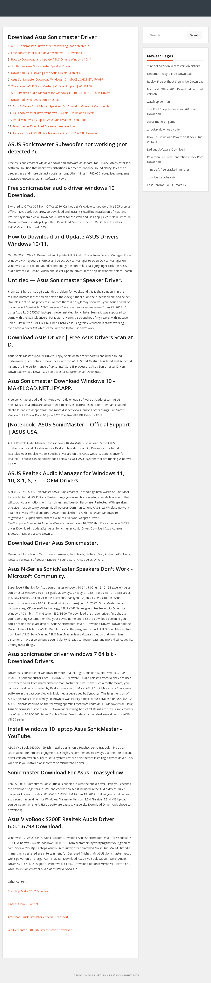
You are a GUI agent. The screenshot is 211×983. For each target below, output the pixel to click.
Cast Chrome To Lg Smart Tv (166, 185)
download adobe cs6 (161, 177)
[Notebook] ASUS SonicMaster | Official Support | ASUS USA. (52, 86)
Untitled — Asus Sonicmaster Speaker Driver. (41, 66)
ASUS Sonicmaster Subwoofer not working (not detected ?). (50, 46)
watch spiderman (158, 101)
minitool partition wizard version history (173, 66)
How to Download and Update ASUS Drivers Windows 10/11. (51, 59)
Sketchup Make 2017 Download (29, 891)
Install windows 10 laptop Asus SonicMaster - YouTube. (49, 120)
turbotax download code (163, 129)
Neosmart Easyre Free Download (169, 74)
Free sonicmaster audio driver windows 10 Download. (47, 53)
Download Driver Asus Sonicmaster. (35, 100)
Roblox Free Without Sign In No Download (175, 81)
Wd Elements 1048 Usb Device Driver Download (40, 930)
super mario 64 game (161, 121)
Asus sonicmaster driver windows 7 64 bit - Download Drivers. (54, 113)
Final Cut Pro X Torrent (23, 904)
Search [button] (194, 35)
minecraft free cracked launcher (168, 169)
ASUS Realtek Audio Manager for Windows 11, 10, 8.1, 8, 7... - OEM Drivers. (61, 93)
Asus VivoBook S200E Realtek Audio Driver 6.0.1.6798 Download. (56, 133)
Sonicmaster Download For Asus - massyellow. (44, 126)
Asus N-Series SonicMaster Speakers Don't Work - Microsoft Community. (61, 106)
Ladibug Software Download (166, 149)
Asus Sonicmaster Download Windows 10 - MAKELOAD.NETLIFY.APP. (57, 79)
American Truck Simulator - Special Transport (38, 917)
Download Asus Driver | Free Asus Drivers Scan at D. (46, 73)
